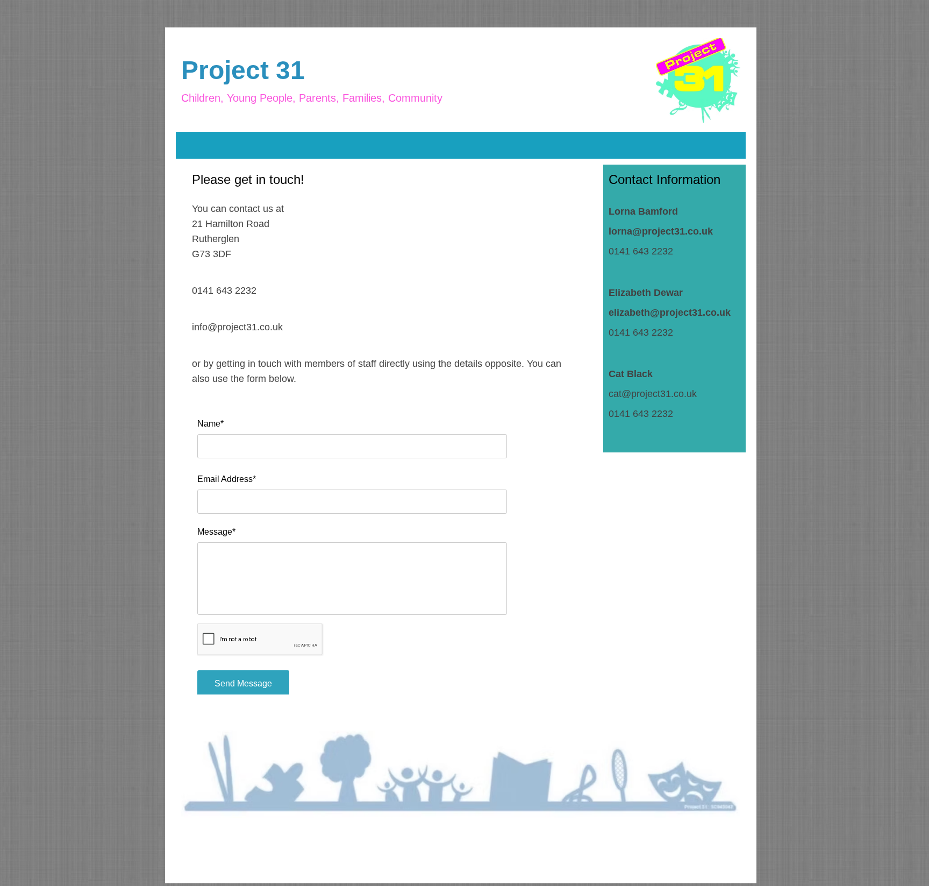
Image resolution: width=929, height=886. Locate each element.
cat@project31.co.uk (653, 393)
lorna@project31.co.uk (661, 231)
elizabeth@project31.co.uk (670, 312)
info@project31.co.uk (237, 327)
